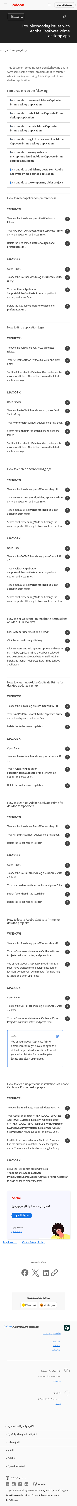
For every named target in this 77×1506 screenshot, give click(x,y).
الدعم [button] (11, 1450)
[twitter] (20, 1484)
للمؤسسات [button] (14, 1442)
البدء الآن (58, 1404)
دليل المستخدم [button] (18, 17)
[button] (50, 5)
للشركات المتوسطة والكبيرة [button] (22, 1434)
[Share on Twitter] (35, 1276)
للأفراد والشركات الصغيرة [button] (21, 1426)
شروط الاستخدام (60, 1490)
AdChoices (13, 1500)
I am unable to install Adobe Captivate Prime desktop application (36, 116)
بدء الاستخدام (56, 1345)
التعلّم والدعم (56, 1341)
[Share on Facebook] (25, 1276)
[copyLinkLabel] (54, 1276)
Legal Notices (10, 1243)
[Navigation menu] (5, 5)
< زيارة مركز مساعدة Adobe (52, 1333)
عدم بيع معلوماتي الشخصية (45, 1495)
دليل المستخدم (56, 1350)
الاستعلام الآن (57, 1381)
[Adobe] (18, 5)
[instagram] (14, 1484)
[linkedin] (26, 1484)
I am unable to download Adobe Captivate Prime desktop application (35, 103)
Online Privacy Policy (33, 1243)
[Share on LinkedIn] (46, 1276)
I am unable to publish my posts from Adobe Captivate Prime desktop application (36, 172)
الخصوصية (45, 1490)
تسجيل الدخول (64, 4)
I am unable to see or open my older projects (36, 183)
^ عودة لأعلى (8, 1326)
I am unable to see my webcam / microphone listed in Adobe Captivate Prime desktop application (36, 157)
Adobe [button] (11, 1458)
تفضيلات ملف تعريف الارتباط (18, 1495)
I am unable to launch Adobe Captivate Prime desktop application (33, 129)
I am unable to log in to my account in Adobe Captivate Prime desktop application (37, 142)
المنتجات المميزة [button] (16, 1466)
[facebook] (7, 1484)
